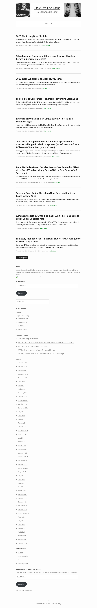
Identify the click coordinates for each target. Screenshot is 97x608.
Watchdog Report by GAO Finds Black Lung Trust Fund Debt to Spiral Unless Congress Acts (47, 217)
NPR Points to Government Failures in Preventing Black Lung (47, 98)
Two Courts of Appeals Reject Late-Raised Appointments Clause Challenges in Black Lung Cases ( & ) (47, 144)
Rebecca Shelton (27, 68)
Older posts (23, 258)
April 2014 (21, 532)
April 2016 (21, 442)
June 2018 (21, 382)
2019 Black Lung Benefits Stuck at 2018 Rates (39, 78)
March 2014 (22, 536)
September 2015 (23, 468)
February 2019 (22, 370)
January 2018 (22, 397)
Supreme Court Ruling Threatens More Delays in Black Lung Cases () (46, 195)
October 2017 (22, 404)
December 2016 (23, 430)
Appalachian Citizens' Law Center (46, 270)
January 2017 (22, 427)
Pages (18, 316)
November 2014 (23, 506)
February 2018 (22, 393)
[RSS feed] (48, 601)
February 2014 (22, 540)
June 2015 (21, 479)
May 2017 (21, 419)
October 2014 (22, 509)
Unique (28, 316)
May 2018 (21, 385)
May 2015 (21, 483)
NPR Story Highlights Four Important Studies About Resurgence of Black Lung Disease (48, 240)
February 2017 (22, 423)
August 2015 (22, 472)
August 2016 (22, 434)
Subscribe (21, 293)
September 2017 (23, 408)
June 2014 (21, 525)
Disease (20, 552)
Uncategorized (23, 564)
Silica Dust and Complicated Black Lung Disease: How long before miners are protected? (46, 58)
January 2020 (22, 363)
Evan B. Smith (26, 108)
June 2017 (21, 415)
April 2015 (21, 487)
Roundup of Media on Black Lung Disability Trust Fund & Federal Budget (44, 120)
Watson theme (40, 604)
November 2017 (23, 400)
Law (19, 560)
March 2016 (22, 446)
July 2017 (21, 412)
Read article (46, 45)
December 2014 (23, 502)
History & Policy (23, 556)
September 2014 (23, 513)
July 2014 (21, 521)
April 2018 (21, 389)
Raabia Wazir (26, 45)
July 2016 (21, 438)
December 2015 (23, 457)
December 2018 (23, 374)
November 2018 (23, 378)
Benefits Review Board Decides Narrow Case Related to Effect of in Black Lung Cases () (47, 170)
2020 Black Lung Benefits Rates (32, 36)
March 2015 (22, 491)
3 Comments (47, 68)
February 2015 (22, 494)
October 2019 (22, 367)
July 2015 (21, 476)
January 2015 (22, 498)
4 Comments (48, 182)
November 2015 (23, 461)
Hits (23, 316)
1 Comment (47, 157)
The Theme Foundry (54, 604)
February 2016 (22, 449)
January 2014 (22, 543)
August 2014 (22, 517)
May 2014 (21, 528)
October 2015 (22, 464)
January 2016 (22, 453)
